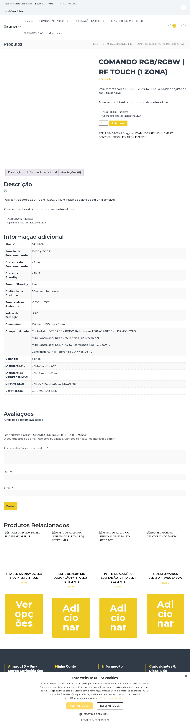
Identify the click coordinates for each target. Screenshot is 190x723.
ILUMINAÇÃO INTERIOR (53, 21)
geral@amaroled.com (14, 11)
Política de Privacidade (112, 698)
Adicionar (118, 123)
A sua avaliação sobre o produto (26, 448)
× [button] (185, 676)
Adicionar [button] (71, 617)
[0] (170, 27)
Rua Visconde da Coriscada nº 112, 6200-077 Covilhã (29, 3)
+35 (62, 3)
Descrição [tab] (15, 172)
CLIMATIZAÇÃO (33, 33)
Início (95, 44)
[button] (95, 714)
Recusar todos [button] (110, 705)
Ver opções (24, 614)
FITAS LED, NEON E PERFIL (127, 21)
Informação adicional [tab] (42, 172)
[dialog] (95, 697)
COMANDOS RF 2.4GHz (149, 133)
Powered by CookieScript (95, 720)
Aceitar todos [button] (79, 705)
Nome (9, 471)
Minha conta (55, 33)
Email (8, 487)
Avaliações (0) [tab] (71, 172)
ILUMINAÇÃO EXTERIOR (89, 21)
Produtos (28, 21)
